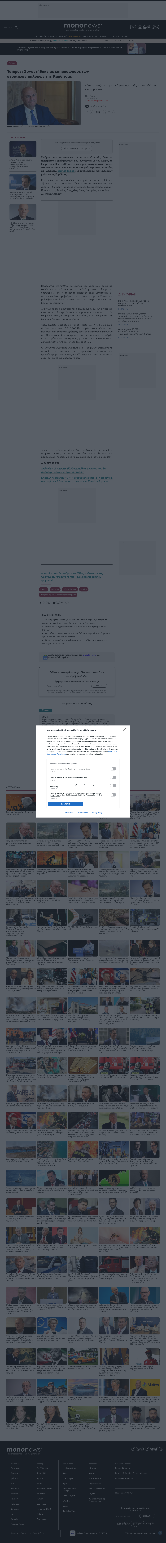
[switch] (113, 768)
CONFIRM (65, 804)
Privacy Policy (97, 813)
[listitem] (83, 763)
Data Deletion (69, 813)
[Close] (125, 730)
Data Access (83, 813)
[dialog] (83, 771)
